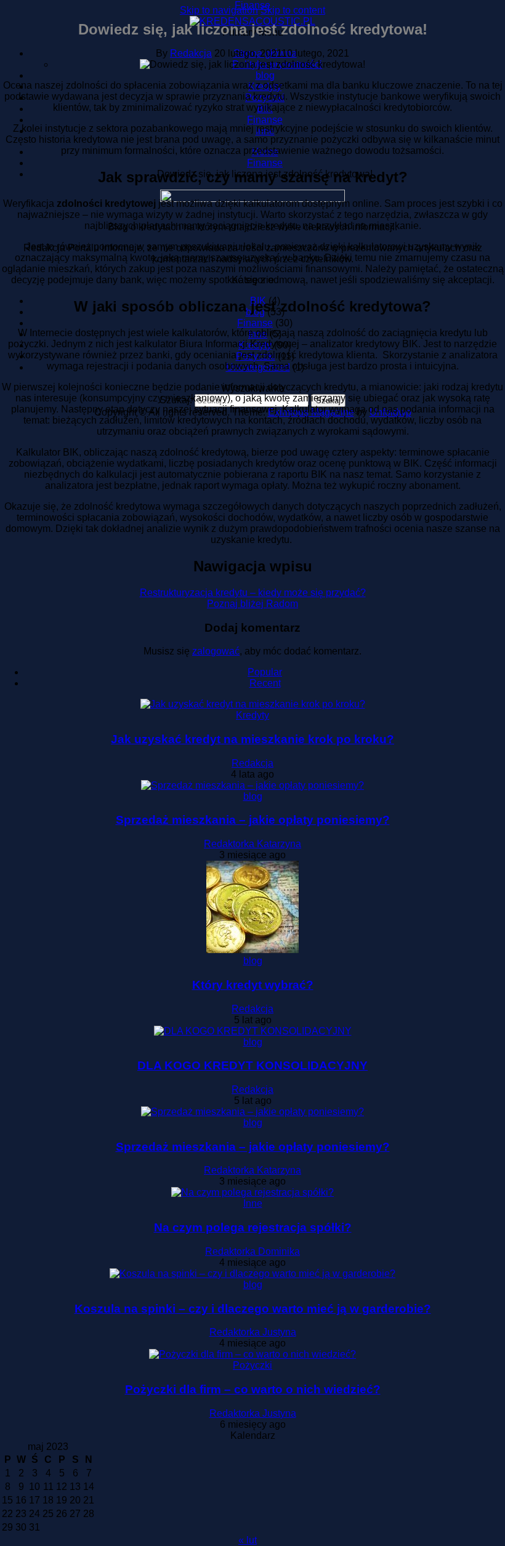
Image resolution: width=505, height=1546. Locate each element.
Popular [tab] (265, 672)
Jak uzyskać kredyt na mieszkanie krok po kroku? (252, 739)
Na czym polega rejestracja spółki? (253, 1227)
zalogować (216, 651)
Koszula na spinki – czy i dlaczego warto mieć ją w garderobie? (253, 1308)
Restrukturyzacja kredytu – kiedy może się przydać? (253, 592)
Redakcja (191, 53)
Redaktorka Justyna (252, 1332)
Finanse (252, 5)
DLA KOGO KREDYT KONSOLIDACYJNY (252, 1065)
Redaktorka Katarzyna (252, 844)
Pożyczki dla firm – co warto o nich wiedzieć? (253, 1389)
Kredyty (252, 715)
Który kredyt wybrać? (252, 984)
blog (252, 796)
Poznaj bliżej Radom (252, 603)
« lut (247, 1540)
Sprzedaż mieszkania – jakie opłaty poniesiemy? (253, 819)
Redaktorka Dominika (252, 1251)
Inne (252, 1203)
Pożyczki (252, 1365)
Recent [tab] (265, 683)
